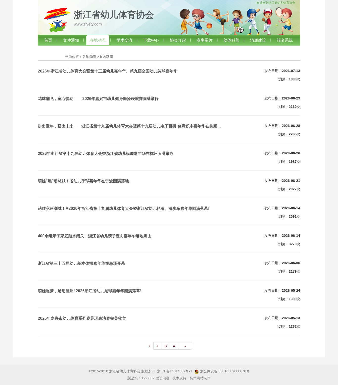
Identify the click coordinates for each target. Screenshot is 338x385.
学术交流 (124, 40)
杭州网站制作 (200, 378)
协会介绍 (178, 40)
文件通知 (71, 40)
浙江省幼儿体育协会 (281, 2)
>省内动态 (105, 57)
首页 (48, 40)
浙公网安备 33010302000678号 (225, 371)
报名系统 (285, 40)
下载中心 (151, 40)
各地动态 (98, 40)
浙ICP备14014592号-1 (174, 371)
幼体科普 (231, 40)
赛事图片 (205, 40)
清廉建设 (258, 40)
